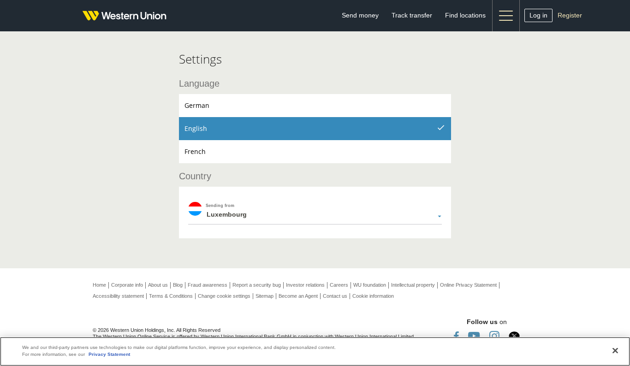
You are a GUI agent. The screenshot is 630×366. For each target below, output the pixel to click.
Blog (178, 285)
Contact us (335, 296)
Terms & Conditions (171, 296)
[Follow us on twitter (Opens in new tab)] (514, 335)
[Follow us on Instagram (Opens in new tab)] (494, 335)
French (195, 151)
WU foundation (369, 285)
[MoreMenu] (506, 15)
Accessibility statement (118, 296)
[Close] (615, 351)
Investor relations (305, 285)
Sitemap (264, 296)
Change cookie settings (224, 296)
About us (158, 285)
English (195, 128)
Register (570, 15)
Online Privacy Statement (468, 285)
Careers (339, 285)
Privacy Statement (109, 354)
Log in (538, 15)
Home (99, 285)
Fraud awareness (207, 285)
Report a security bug (256, 285)
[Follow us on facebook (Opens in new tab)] (456, 335)
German (196, 105)
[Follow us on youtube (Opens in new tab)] (474, 335)
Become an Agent (298, 296)
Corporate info (127, 285)
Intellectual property (413, 285)
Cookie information (373, 296)
